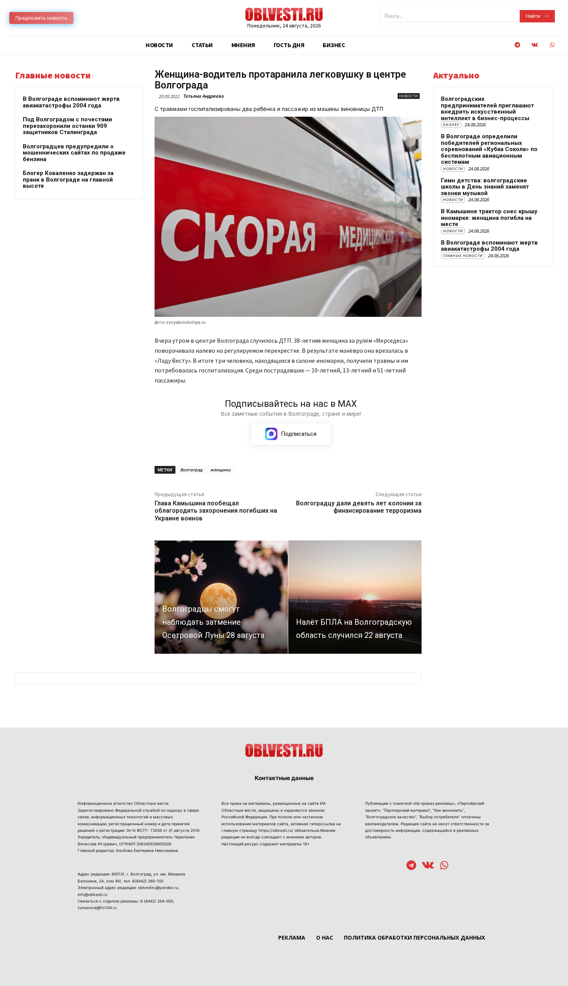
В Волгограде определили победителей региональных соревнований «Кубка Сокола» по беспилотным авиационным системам (489, 149)
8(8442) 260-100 (147, 881)
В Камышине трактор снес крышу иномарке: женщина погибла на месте (489, 218)
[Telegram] (517, 45)
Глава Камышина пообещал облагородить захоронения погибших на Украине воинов (216, 511)
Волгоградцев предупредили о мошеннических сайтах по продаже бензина (74, 153)
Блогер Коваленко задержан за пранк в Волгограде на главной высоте (68, 179)
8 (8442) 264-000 (156, 901)
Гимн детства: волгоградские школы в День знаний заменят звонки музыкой (485, 187)
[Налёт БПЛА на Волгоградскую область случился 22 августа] (355, 597)
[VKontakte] (534, 45)
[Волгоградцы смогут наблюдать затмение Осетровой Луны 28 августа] (221, 597)
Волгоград (191, 470)
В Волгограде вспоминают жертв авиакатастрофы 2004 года (71, 102)
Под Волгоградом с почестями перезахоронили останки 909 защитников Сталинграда (67, 126)
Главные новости (463, 255)
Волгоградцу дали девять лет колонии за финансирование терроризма (359, 507)
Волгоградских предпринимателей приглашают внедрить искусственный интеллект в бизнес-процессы (487, 108)
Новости (408, 96)
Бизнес (451, 124)
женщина (220, 470)
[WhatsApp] (552, 45)
